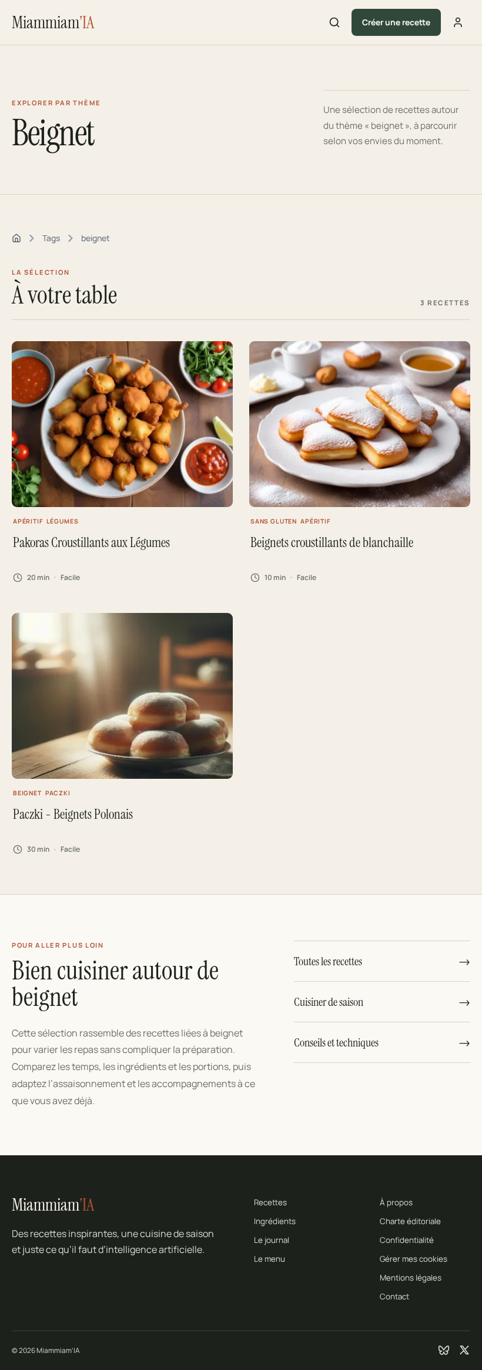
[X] (464, 1350)
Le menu (269, 1259)
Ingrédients (275, 1221)
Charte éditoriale (410, 1221)
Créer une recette (396, 22)
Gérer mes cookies (413, 1259)
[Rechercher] (334, 22)
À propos (396, 1202)
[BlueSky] (444, 1350)
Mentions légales (410, 1277)
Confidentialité (407, 1240)
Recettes (270, 1202)
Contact (394, 1296)
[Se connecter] (458, 22)
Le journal (271, 1240)
